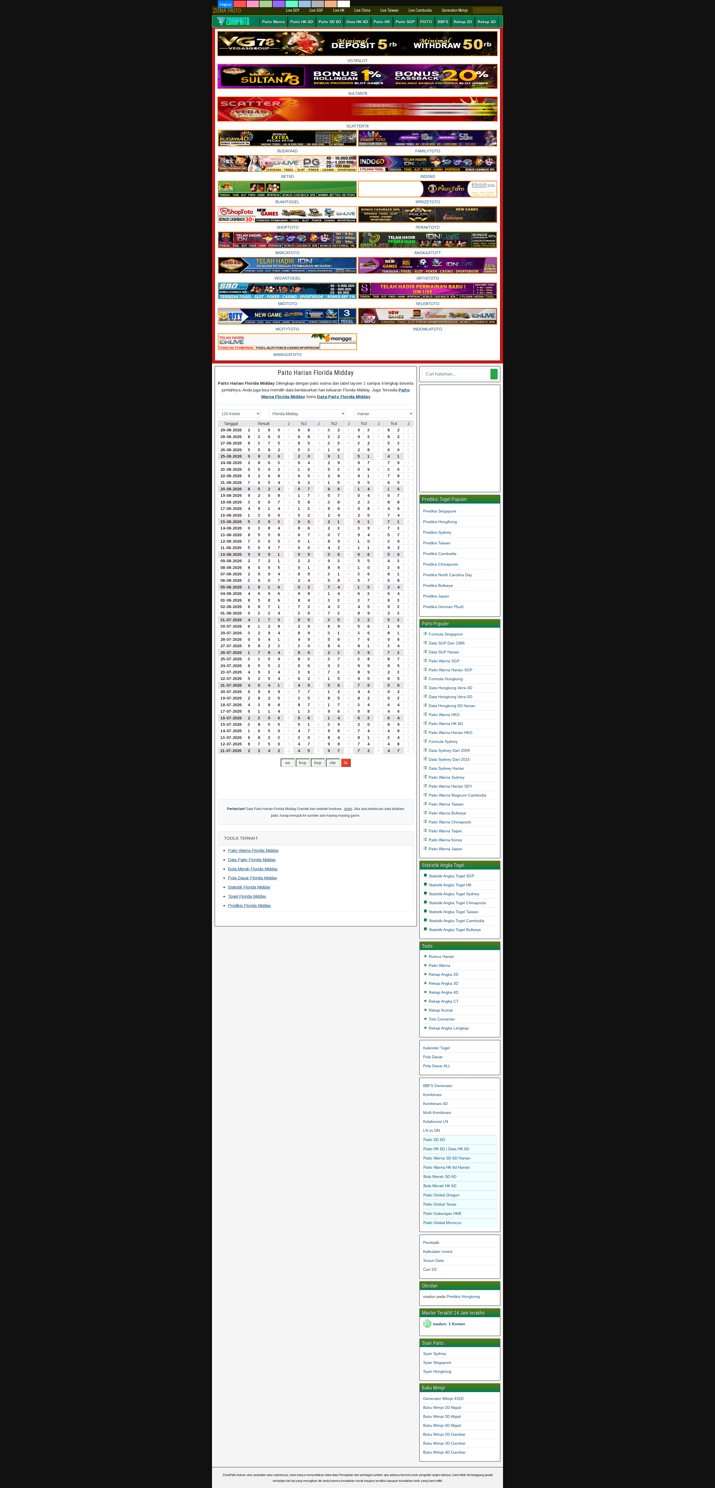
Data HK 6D (357, 22)
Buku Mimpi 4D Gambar (444, 1452)
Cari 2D (430, 1269)
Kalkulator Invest (437, 1251)
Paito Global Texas (439, 1204)
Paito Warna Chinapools (449, 822)
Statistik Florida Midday (249, 887)
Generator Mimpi (455, 10)
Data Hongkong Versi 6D (450, 697)
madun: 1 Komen (449, 1324)
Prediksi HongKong (440, 521)
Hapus (226, 4)
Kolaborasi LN (435, 1121)
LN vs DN (431, 1130)
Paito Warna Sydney (446, 777)
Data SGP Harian (443, 652)
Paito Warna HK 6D (445, 723)
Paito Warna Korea (445, 840)
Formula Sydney (443, 741)
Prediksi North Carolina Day (447, 575)
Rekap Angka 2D (443, 974)
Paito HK (382, 22)
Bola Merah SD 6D (439, 1176)
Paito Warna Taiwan (446, 804)
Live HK (338, 10)
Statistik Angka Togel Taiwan (453, 912)
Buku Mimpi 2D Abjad (442, 1407)
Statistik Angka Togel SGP (451, 876)
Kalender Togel (436, 1048)
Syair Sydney (434, 1353)
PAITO (426, 22)
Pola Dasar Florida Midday (252, 877)
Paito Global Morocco (442, 1222)
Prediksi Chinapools (440, 564)
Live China (362, 10)
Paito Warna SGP (443, 661)
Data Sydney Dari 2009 (449, 750)
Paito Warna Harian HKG (450, 732)
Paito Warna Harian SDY (450, 786)
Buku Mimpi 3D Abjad (442, 1416)
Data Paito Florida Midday (343, 396)
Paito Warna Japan (445, 849)
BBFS (443, 22)
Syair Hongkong (437, 1371)
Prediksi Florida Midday (249, 905)
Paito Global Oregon (441, 1195)
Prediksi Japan (436, 596)
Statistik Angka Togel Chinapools (457, 903)
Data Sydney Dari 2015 (449, 759)
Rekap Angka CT (443, 1001)
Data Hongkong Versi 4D (450, 688)
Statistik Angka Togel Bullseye (454, 929)
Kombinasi (432, 1094)
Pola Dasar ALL (437, 1066)
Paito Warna (273, 22)
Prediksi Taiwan (437, 543)
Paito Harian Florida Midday (316, 373)
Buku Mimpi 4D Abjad (442, 1425)
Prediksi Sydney (437, 532)
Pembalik (431, 1242)
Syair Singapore (437, 1362)
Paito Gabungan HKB (442, 1213)
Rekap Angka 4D (443, 992)
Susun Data (433, 1260)
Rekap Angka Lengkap (448, 1028)
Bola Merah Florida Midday (253, 868)
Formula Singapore (445, 634)
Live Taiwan (389, 10)
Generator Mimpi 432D (443, 1398)
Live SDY (292, 10)
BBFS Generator (437, 1085)
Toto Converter (441, 1019)
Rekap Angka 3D (443, 983)
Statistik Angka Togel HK (449, 885)
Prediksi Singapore (439, 511)
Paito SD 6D (330, 22)
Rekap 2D (463, 22)
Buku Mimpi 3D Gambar (444, 1443)
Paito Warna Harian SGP (450, 670)
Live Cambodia (420, 10)
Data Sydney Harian (446, 768)
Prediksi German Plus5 (443, 606)
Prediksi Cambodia (439, 553)
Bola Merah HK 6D (439, 1186)
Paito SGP (405, 22)
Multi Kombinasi (437, 1112)
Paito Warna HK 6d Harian (446, 1167)
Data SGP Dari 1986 (446, 643)
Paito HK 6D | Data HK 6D (446, 1149)
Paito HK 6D (301, 22)
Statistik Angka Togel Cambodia (456, 920)
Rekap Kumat (440, 1010)
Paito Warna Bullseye (447, 813)
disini (348, 809)
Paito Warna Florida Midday (253, 850)
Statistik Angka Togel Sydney (453, 894)
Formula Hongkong (445, 679)
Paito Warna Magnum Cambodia (457, 795)
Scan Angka (487, 10)
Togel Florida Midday (247, 896)
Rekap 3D (487, 22)
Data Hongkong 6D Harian (451, 705)
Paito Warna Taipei (445, 831)
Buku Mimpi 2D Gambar (444, 1434)
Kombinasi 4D (435, 1103)
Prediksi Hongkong (463, 1296)
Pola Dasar (433, 1057)
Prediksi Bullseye (438, 585)
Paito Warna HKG (444, 714)
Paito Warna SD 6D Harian (446, 1158)
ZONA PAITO (227, 10)
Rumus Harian (441, 956)
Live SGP (316, 10)
